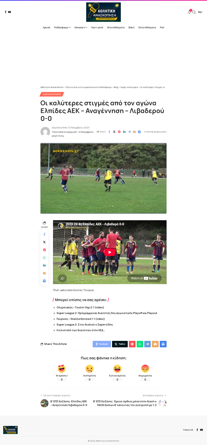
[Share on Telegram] (129, 131)
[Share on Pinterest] (119, 131)
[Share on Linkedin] (124, 131)
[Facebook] (5, 12)
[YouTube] (9, 12)
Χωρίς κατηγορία (52, 94)
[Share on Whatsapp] (44, 257)
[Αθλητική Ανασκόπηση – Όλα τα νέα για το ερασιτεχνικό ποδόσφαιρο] (10, 430)
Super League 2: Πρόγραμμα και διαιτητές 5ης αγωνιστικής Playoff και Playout (107, 313)
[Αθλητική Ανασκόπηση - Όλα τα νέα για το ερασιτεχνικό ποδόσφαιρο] (103, 12)
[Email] (134, 131)
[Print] (139, 131)
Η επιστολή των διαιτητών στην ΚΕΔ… (81, 330)
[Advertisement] (103, 61)
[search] (194, 12)
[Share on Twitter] (114, 131)
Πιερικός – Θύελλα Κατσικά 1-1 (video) (81, 319)
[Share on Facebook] (109, 131)
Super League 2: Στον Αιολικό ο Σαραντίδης (85, 324)
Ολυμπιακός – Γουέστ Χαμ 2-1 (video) (80, 307)
